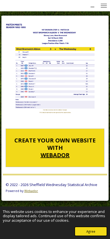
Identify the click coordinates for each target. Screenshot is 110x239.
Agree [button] (90, 231)
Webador (55, 155)
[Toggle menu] (104, 5)
